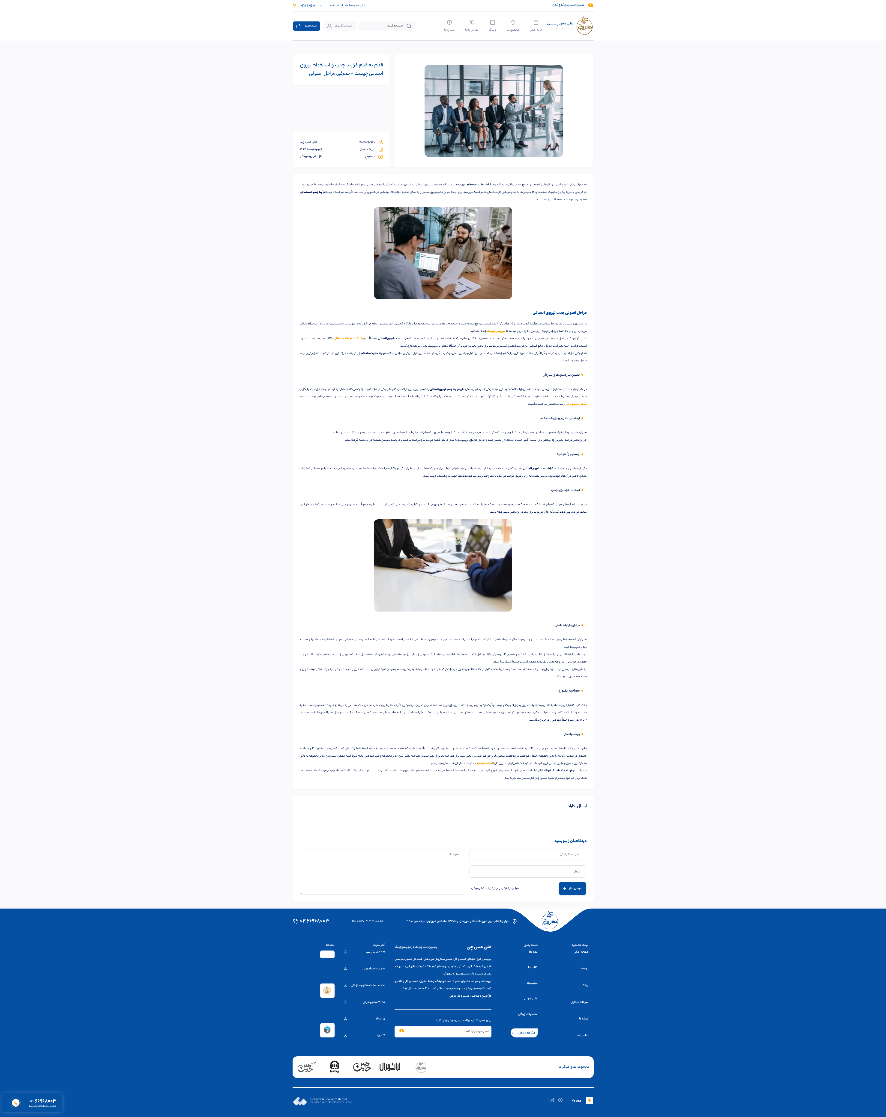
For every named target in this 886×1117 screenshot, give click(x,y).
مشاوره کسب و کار (576, 404)
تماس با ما (472, 29)
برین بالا (576, 1100)
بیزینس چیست (496, 331)
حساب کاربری (343, 26)
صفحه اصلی (581, 952)
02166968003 (314, 921)
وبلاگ (492, 29)
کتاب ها (533, 967)
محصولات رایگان (528, 1014)
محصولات (513, 29)
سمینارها (532, 983)
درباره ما (449, 29)
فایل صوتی (531, 998)
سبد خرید (311, 26)
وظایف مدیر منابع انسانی (349, 338)
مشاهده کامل (526, 1033)
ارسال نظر (575, 888)
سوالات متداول (579, 1002)
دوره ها (584, 968)
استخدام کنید (484, 763)
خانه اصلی (536, 29)
